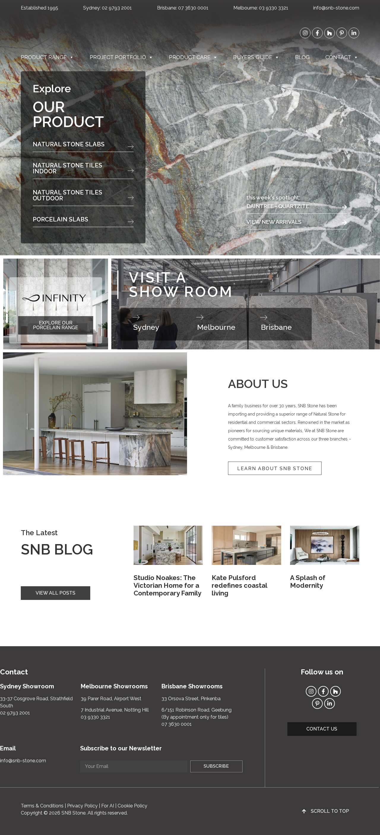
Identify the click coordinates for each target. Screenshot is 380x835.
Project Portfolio (118, 57)
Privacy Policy (82, 806)
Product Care (189, 57)
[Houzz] (329, 33)
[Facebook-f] (317, 33)
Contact (338, 57)
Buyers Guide (252, 57)
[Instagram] (305, 33)
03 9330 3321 (273, 8)
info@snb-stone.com (336, 8)
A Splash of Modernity (307, 581)
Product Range (44, 57)
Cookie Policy (132, 806)
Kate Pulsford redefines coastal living (239, 585)
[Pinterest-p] (341, 33)
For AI (107, 806)
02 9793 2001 (117, 8)
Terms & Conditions (42, 806)
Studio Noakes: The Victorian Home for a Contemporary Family (167, 585)
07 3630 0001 (193, 8)
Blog (302, 57)
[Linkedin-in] (354, 33)
